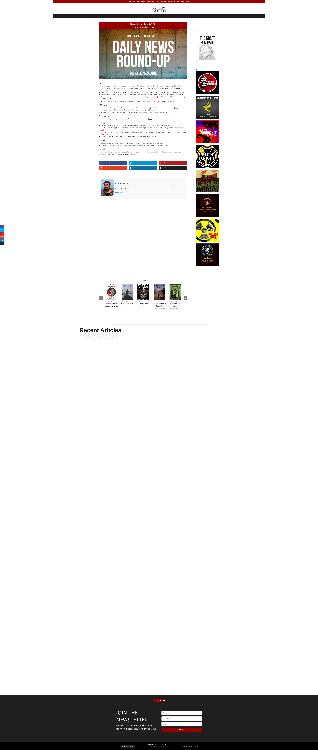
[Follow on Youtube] (164, 700)
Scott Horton (131, 1)
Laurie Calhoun (141, 1)
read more (159, 454)
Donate (169, 16)
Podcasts (152, 16)
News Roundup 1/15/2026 (159, 448)
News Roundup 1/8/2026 (159, 563)
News (140, 16)
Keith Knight (180, 1)
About (135, 16)
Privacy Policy (164, 746)
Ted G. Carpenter (161, 1)
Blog (175, 16)
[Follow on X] (154, 700)
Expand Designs (193, 746)
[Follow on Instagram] (157, 700)
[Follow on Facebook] (160, 700)
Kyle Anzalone (171, 1)
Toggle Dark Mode (127, 746)
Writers (188, 1)
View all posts (119, 192)
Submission (181, 16)
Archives (160, 16)
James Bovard (151, 1)
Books (145, 16)
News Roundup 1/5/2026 (159, 677)
